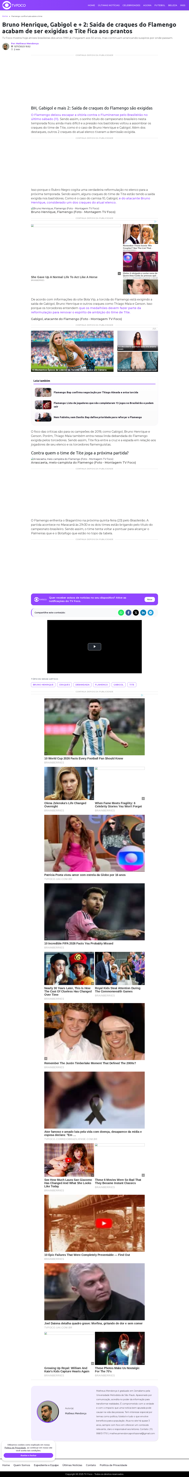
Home (91, 5)
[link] (48, 1411)
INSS (182, 5)
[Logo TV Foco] (14, 5)
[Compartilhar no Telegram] (151, 613)
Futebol (159, 5)
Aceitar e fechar (28, 1455)
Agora (147, 5)
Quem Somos (21, 1465)
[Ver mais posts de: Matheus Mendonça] (5, 46)
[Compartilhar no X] (136, 613)
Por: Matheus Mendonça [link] (25, 43)
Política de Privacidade (113, 1465)
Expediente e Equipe (46, 1465)
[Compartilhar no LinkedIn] (143, 613)
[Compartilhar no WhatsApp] (121, 613)
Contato (91, 1465)
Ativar (149, 599)
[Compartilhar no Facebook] (128, 613)
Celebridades (131, 5)
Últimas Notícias (109, 5)
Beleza (172, 5)
